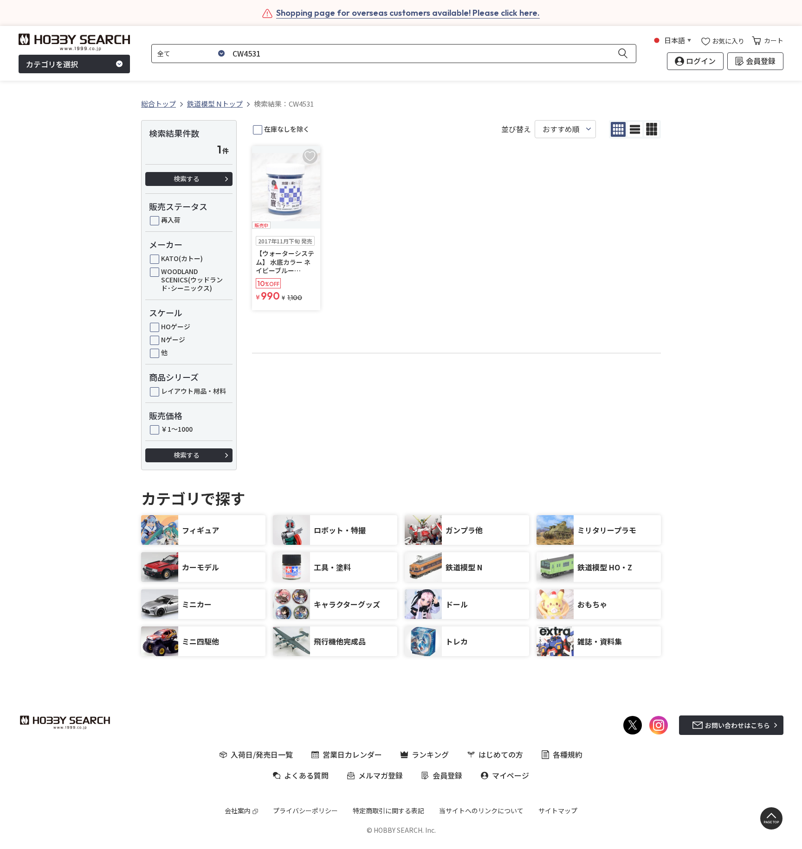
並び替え (516, 129)
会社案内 (238, 810)
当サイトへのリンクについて (481, 810)
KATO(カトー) (182, 258)
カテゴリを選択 (52, 64)
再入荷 (171, 220)
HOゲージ (175, 326)
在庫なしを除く (287, 129)
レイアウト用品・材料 (193, 391)
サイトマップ (557, 810)
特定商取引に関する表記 (388, 810)
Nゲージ (173, 339)
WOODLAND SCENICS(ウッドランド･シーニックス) (192, 280)
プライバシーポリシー (305, 810)
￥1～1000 (177, 429)
